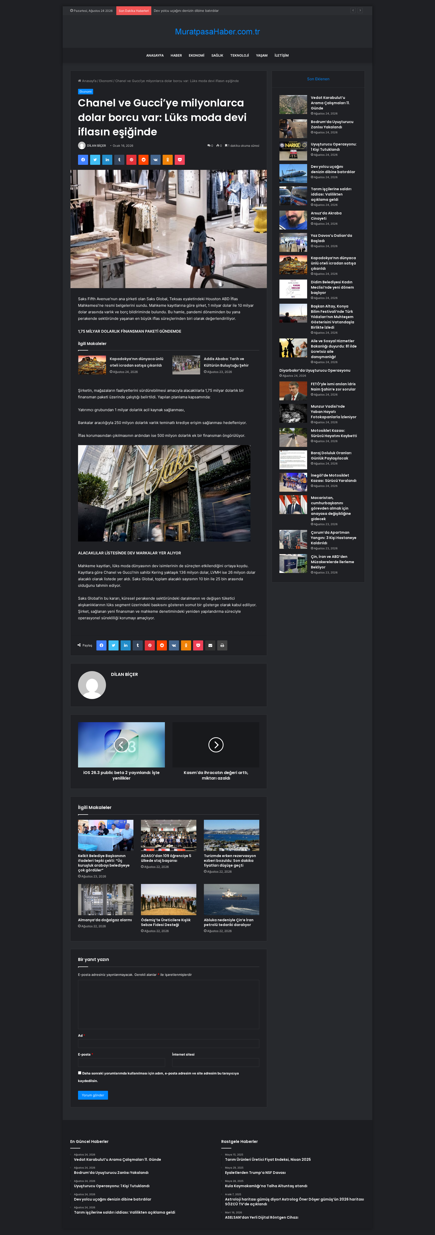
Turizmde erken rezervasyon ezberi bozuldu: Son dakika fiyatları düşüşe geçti (230, 860)
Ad (81, 1035)
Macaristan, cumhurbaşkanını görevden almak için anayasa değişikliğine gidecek (331, 508)
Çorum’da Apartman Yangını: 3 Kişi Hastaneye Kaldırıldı (333, 538)
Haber (176, 55)
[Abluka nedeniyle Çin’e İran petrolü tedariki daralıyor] (231, 899)
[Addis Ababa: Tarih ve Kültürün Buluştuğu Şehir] (186, 365)
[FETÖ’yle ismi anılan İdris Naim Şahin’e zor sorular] (293, 390)
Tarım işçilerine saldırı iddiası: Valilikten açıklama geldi (331, 194)
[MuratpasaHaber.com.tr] (217, 31)
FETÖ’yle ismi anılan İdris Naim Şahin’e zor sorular (333, 386)
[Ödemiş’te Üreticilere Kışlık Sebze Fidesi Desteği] (168, 899)
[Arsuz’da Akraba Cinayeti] (293, 220)
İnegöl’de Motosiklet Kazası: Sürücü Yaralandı (333, 478)
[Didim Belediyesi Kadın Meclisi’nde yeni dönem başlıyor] (293, 289)
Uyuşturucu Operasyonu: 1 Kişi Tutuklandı (334, 147)
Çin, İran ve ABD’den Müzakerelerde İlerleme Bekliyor (332, 562)
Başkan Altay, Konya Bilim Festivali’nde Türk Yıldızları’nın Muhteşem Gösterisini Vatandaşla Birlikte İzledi (332, 317)
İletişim (282, 55)
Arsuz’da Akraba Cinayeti (326, 216)
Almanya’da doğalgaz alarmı (105, 919)
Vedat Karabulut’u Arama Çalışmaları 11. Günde (330, 103)
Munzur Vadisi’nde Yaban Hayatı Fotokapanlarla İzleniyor (333, 411)
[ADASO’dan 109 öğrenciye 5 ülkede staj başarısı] (168, 835)
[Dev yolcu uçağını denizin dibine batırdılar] (293, 173)
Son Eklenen (318, 78)
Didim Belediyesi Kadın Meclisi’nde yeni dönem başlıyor (332, 287)
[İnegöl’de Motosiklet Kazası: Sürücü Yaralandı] (293, 482)
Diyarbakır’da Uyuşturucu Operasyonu (314, 370)
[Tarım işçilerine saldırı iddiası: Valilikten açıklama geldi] (293, 195)
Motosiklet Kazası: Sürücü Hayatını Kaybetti (334, 433)
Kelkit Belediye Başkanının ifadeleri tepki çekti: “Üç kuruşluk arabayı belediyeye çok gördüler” (104, 863)
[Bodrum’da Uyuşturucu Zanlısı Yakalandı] (293, 128)
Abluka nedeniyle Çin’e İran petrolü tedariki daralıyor (228, 922)
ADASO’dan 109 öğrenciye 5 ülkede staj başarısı (166, 858)
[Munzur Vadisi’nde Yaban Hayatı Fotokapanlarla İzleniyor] (293, 413)
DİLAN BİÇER (96, 145)
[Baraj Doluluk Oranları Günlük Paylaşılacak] (293, 459)
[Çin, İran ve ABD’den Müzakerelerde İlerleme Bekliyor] (293, 563)
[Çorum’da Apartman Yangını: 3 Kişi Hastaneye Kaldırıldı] (293, 539)
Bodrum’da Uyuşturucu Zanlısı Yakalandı (332, 124)
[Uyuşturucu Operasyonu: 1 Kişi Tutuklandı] (293, 151)
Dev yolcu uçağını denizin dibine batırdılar (333, 169)
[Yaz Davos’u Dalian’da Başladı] (293, 242)
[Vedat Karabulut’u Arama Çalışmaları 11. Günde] (293, 104)
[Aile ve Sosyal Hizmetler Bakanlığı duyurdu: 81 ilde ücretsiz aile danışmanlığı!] (293, 347)
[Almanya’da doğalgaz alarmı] (105, 899)
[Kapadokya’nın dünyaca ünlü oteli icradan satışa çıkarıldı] (92, 365)
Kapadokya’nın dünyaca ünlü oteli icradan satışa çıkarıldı (333, 263)
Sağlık (217, 55)
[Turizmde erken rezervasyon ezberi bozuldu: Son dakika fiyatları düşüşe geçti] (231, 835)
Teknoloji (239, 55)
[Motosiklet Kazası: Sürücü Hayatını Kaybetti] (293, 437)
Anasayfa (155, 55)
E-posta (85, 1054)
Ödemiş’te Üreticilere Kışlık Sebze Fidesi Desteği (166, 922)
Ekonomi (196, 55)
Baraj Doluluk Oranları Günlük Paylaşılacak (331, 455)
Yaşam (262, 55)
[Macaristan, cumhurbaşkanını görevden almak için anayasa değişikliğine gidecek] (293, 504)
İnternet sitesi (183, 1054)
